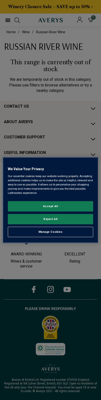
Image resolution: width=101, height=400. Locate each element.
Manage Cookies (50, 231)
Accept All (50, 206)
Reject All (50, 218)
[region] (50, 200)
